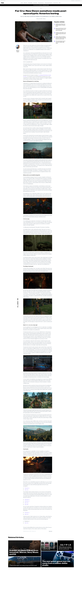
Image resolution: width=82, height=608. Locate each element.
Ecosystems (35, 2)
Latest (22, 2)
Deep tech (25, 2)
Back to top (50, 531)
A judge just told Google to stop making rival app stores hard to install (61, 33)
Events (4, 0)
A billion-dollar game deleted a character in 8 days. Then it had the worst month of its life (61, 37)
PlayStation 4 (27, 499)
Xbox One (26, 489)
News (2, 0)
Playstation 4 (27, 488)
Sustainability (30, 2)
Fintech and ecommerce (48, 2)
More (59, 2)
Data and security (41, 2)
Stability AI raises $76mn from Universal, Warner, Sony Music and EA (60, 25)
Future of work (55, 2)
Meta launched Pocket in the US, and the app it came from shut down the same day (61, 29)
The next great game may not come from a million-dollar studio (60, 42)
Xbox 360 (26, 504)
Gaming (41, 8)
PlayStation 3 (27, 501)
